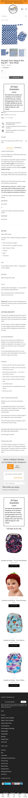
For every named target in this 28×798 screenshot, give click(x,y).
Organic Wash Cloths (6, 723)
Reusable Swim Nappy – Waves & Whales (14, 680)
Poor (14, 477)
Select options (14, 565)
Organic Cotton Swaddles (7, 720)
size (2, 70)
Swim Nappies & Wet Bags (7, 728)
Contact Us (4, 774)
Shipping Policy (5, 769)
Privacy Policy (4, 760)
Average (18, 477)
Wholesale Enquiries (6, 771)
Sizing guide (6, 67)
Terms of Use (4, 763)
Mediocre (16, 477)
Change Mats (4, 734)
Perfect (21, 477)
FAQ (2, 752)
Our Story (3, 750)
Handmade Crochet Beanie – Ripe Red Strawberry (14, 600)
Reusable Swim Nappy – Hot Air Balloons (14, 640)
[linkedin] (10, 117)
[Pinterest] (8, 117)
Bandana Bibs (4, 731)
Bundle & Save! (4, 739)
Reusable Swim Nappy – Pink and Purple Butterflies (14, 560)
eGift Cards (4, 742)
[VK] (7, 117)
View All (6, 20)
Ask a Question (17, 466)
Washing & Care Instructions (8, 758)
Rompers (3, 736)
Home (2, 20)
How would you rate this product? (13, 474)
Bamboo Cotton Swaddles (7, 718)
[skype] (12, 117)
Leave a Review (10, 466)
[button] (3, 35)
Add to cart (16, 77)
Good (19, 477)
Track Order (4, 755)
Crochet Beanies (5, 726)
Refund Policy (4, 766)
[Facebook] (5, 117)
